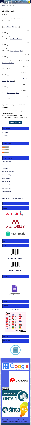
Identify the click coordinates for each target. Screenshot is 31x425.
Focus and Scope (6, 161)
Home (3, 5)
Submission (5, 165)
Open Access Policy (7, 188)
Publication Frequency (8, 171)
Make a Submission (15, 122)
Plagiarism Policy (6, 175)
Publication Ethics (6, 168)
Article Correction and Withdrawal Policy (13, 198)
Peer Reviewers (6, 181)
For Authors (5, 135)
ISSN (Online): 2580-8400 (15, 258)
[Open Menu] (2, 1)
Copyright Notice (6, 191)
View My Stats (15, 310)
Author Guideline (6, 178)
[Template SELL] (16, 356)
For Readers (5, 132)
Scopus (17, 27)
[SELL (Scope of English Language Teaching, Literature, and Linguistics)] (15, 389)
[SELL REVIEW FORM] (15, 296)
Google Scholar (7, 27)
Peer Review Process (7, 185)
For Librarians (5, 137)
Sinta (13, 27)
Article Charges (6, 195)
